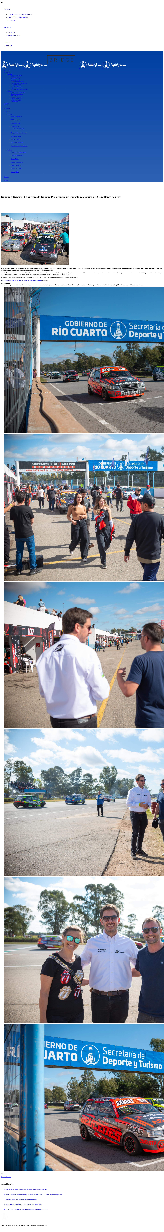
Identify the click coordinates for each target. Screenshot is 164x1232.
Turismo (8, 1177)
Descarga (45, 280)
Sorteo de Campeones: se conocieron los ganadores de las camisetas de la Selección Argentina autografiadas (33, 1194)
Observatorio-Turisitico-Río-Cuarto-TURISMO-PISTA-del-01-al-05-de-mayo (22, 280)
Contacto (8, 45)
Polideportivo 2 (13, 35)
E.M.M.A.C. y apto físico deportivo (20, 14)
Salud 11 (7, 9)
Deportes (3, 1177)
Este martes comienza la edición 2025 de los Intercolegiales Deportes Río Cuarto (25, 1209)
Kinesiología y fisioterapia (18, 17)
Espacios (7, 27)
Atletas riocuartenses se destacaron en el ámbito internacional (20, 1199)
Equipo (6, 42)
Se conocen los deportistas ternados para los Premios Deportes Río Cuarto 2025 (25, 1189)
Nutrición (11, 21)
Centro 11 (11, 32)
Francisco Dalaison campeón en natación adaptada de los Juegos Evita (23, 1204)
